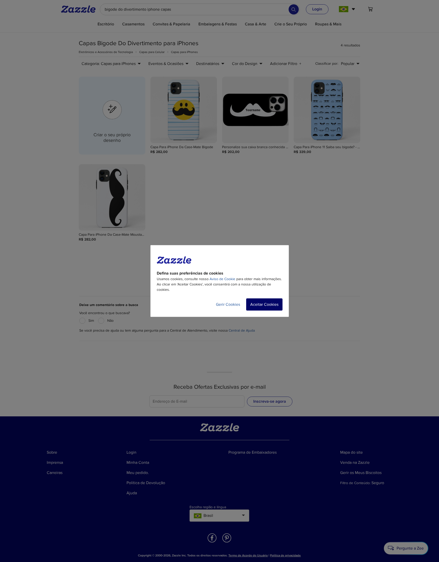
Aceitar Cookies (264, 304)
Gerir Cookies (228, 304)
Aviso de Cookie (222, 279)
